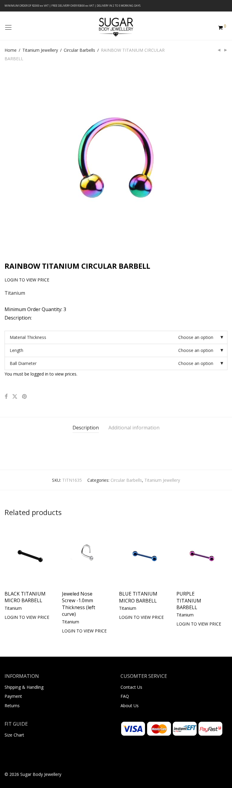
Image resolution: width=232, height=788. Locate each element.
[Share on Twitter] (15, 396)
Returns (12, 705)
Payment (13, 696)
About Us (130, 705)
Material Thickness (28, 337)
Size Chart (14, 735)
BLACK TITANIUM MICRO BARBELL (25, 597)
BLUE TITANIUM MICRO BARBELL (138, 597)
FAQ (125, 696)
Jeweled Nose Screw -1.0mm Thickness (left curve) (78, 603)
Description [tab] (85, 427)
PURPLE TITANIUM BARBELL (188, 600)
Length (16, 350)
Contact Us (131, 687)
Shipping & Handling (24, 687)
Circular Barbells (79, 50)
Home (11, 50)
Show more (16, 617)
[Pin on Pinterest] (24, 396)
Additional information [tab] (134, 427)
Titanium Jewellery (40, 50)
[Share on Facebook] (6, 396)
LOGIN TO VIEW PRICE (24, 608)
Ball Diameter (23, 363)
